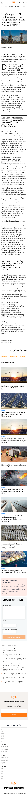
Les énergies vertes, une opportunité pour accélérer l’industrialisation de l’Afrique (12, 265)
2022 (2, 768)
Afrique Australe (4, 752)
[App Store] (8, 787)
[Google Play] (19, 787)
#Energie (4, 356)
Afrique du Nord (4, 746)
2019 (2, 773)
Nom (4, 623)
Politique (11, 6)
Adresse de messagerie (10, 629)
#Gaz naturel (13, 356)
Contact (3, 762)
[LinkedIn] (17, 725)
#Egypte (22, 356)
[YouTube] (14, 725)
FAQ (2, 758)
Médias (2, 740)
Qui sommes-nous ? (5, 757)
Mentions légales (4, 760)
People (2, 736)
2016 (2, 778)
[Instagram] (20, 725)
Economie (17, 6)
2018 (2, 775)
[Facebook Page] (8, 725)
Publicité (3, 763)
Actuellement (4, 6)
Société (23, 6)
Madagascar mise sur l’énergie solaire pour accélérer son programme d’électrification (12, 122)
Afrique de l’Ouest (4, 747)
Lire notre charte (7, 594)
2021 (2, 770)
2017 (2, 776)
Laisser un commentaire (14, 637)
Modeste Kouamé (7, 47)
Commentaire (7, 605)
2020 (2, 771)
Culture (2, 738)
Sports (2, 741)
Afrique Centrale (4, 749)
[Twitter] (11, 725)
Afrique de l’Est (4, 751)
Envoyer (14, 714)
